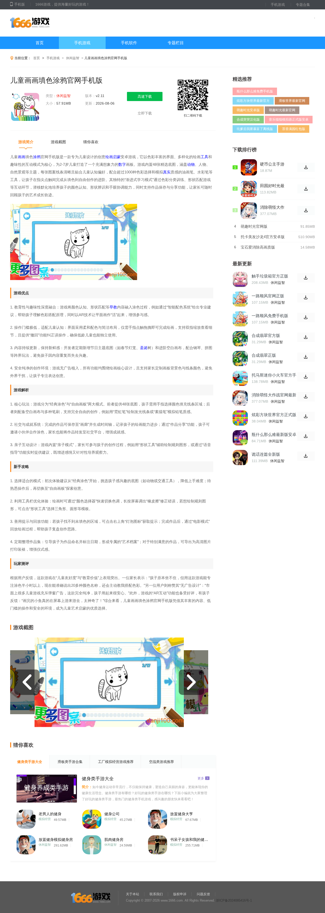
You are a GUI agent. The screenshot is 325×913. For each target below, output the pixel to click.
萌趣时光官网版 (254, 226)
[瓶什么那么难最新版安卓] (240, 437)
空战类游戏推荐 (161, 762)
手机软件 (129, 43)
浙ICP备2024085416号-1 (234, 900)
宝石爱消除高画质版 (258, 247)
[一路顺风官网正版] (240, 299)
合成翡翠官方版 (266, 335)
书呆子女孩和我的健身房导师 (189, 839)
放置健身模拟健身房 (56, 839)
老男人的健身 (50, 814)
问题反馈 (203, 894)
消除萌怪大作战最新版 (272, 207)
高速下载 (145, 96)
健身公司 (112, 814)
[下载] (306, 278)
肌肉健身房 (113, 839)
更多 (201, 778)
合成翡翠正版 (264, 355)
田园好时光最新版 (272, 186)
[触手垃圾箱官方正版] (240, 279)
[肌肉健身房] (91, 843)
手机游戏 (278, 4)
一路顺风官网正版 (268, 296)
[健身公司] (91, 818)
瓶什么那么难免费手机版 (255, 91)
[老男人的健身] (26, 818)
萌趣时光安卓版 (248, 110)
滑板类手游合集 (70, 762)
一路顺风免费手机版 (270, 316)
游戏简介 (26, 142)
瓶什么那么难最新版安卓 (274, 434)
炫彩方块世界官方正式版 (274, 415)
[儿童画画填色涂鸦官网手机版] (25, 107)
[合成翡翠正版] (240, 358)
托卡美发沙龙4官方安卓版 (263, 237)
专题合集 (303, 4)
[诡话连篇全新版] (240, 457)
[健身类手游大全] (47, 789)
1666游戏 (60, 23)
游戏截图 (58, 142)
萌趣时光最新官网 (282, 110)
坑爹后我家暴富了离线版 (255, 129)
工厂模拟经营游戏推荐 (116, 762)
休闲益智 (72, 58)
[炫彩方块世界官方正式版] (240, 418)
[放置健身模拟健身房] (26, 843)
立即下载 (145, 113)
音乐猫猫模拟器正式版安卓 (288, 119)
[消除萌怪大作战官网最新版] (240, 398)
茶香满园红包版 (293, 129)
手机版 (19, 4)
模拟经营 (45, 819)
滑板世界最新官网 (292, 101)
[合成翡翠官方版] (240, 338)
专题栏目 (176, 43)
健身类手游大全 (29, 762)
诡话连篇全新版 (266, 454)
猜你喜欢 (91, 142)
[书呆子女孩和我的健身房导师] (157, 843)
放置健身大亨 (181, 814)
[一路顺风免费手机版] (240, 319)
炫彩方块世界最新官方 (253, 101)
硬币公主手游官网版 (272, 164)
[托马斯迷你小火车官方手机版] (240, 378)
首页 (40, 43)
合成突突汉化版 (248, 119)
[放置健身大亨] (157, 818)
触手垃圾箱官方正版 (270, 276)
